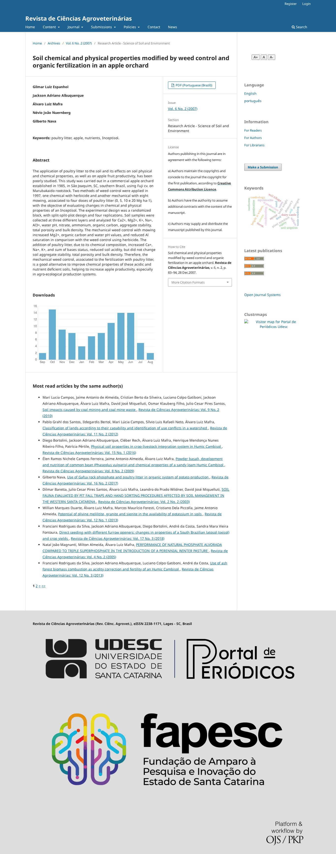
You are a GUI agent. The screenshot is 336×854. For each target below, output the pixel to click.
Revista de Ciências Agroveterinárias (78, 18)
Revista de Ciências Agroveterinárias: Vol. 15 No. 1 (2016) (89, 452)
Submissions (102, 27)
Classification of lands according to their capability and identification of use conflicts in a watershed (125, 428)
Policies (130, 27)
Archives (54, 43)
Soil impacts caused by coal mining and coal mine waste (90, 409)
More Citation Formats (188, 282)
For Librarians (254, 145)
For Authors (253, 138)
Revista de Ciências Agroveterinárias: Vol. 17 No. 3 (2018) (117, 538)
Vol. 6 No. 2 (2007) (79, 43)
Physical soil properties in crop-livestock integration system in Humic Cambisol (156, 446)
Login (306, 3)
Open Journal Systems (262, 294)
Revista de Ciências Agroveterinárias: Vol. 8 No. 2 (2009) (88, 471)
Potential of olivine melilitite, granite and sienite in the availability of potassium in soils (130, 514)
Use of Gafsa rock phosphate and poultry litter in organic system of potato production (138, 477)
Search (301, 27)
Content (50, 27)
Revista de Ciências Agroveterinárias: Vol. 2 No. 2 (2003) (144, 501)
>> (44, 585)
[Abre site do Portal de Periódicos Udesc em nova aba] (168, 690)
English (250, 93)
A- (271, 57)
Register (291, 3)
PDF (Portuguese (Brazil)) (193, 85)
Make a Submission (263, 167)
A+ (256, 57)
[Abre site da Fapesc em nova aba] (168, 801)
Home (30, 27)
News (172, 27)
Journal (74, 27)
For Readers (253, 130)
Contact (154, 27)
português (252, 100)
